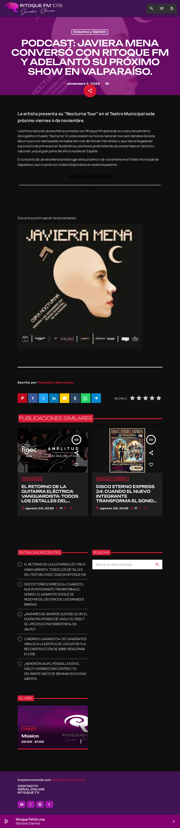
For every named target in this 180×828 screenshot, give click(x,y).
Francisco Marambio (56, 382)
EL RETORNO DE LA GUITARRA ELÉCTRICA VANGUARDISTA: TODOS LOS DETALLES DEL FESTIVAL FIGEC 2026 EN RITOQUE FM (51, 498)
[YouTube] (21, 804)
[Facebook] (49, 804)
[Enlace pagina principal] (33, 8)
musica (29, 728)
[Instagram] (40, 804)
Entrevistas (32, 478)
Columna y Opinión (90, 32)
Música (30, 736)
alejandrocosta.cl (68, 780)
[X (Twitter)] (31, 804)
